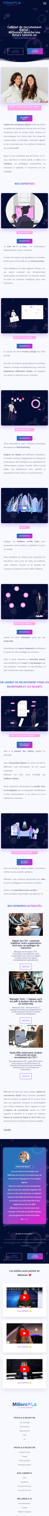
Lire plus (26, 967)
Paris (24, 1478)
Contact (24, 1508)
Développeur (24, 1427)
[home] (11, 3)
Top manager (25, 1422)
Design (24, 1456)
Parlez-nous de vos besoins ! (24, 744)
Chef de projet (24, 1461)
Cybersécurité (24, 1431)
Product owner (24, 1452)
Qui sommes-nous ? (24, 118)
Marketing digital (24, 1465)
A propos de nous (24, 1486)
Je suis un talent (35, 51)
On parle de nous (24, 1490)
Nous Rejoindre (24, 1503)
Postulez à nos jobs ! (24, 862)
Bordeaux (24, 1482)
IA (24, 1439)
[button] (21, 1219)
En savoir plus (24, 241)
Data (24, 1435)
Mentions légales (24, 1512)
